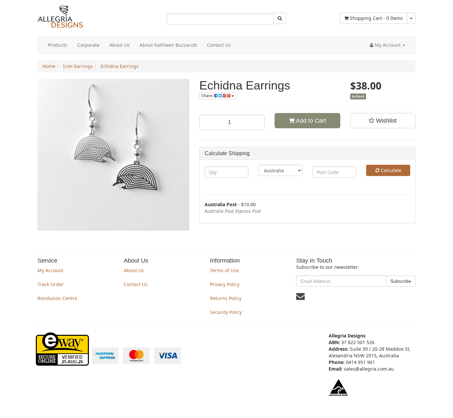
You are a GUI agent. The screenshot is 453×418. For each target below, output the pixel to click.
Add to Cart (310, 120)
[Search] (279, 18)
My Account (50, 270)
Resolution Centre (57, 298)
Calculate (390, 170)
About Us (119, 45)
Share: (207, 95)
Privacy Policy (224, 284)
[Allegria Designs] (60, 26)
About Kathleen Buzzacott (168, 45)
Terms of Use (224, 270)
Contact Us (219, 45)
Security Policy (226, 312)
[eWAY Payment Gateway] (63, 362)
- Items (376, 18)
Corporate (88, 45)
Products (57, 45)
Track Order (50, 284)
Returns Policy (225, 298)
